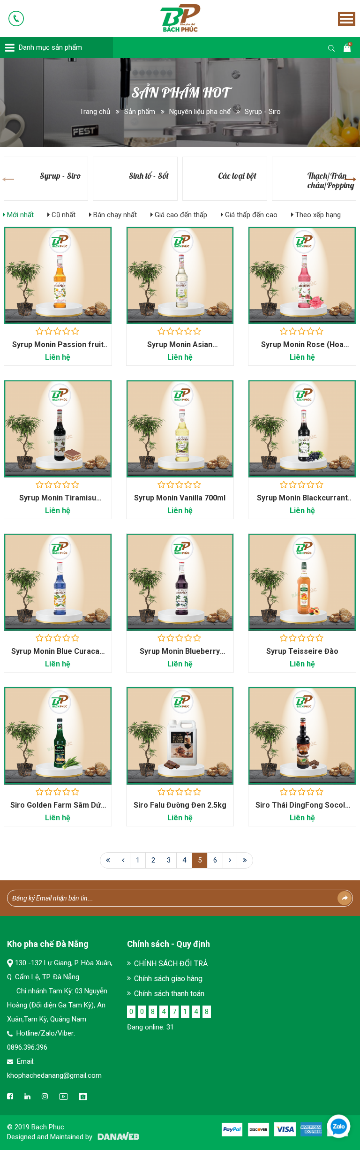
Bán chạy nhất (114, 215)
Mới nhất (19, 215)
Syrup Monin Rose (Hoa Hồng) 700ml (302, 349)
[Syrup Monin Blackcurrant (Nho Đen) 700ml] (302, 428)
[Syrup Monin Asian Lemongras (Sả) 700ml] (180, 275)
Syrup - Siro (263, 111)
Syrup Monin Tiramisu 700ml (57, 502)
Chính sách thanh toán (169, 993)
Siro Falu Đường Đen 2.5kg (180, 805)
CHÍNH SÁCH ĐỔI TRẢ (171, 963)
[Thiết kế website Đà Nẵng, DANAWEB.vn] (116, 1137)
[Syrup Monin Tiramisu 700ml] (58, 428)
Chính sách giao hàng (168, 978)
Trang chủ (95, 111)
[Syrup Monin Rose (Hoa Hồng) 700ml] (302, 275)
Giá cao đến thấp (180, 215)
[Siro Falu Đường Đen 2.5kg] (180, 735)
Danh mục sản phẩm (50, 47)
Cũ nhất (62, 215)
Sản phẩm (139, 111)
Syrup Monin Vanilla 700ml (179, 497)
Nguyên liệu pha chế (200, 111)
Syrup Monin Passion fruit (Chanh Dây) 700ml (58, 349)
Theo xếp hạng (317, 215)
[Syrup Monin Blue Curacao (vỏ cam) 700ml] (58, 582)
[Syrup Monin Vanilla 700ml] (180, 428)
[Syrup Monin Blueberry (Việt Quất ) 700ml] (180, 582)
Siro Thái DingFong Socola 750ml (302, 810)
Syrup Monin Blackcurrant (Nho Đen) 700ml (302, 502)
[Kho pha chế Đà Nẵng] (167, 17)
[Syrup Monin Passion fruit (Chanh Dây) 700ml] (58, 275)
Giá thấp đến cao (250, 215)
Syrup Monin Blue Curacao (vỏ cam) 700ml (57, 656)
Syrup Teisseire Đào (302, 651)
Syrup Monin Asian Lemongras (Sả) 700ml (180, 349)
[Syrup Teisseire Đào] (302, 582)
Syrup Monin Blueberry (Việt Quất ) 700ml (180, 656)
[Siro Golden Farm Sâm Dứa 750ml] (58, 735)
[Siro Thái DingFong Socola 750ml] (302, 735)
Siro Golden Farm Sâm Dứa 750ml (57, 810)
